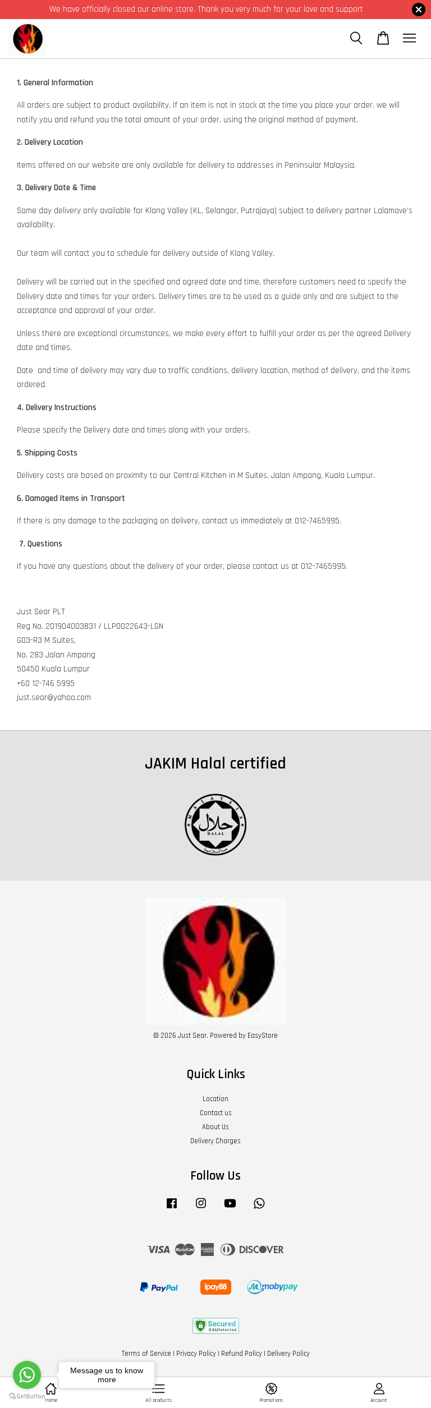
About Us (215, 1126)
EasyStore (262, 1035)
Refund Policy (241, 1353)
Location (215, 1098)
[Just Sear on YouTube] (230, 1208)
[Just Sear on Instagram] (201, 1208)
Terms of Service (146, 1353)
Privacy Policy (196, 1353)
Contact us (216, 1112)
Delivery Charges (215, 1140)
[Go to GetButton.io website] (27, 1396)
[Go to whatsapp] (27, 1375)
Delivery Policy (288, 1353)
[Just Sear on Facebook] (172, 1208)
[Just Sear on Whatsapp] (259, 1208)
